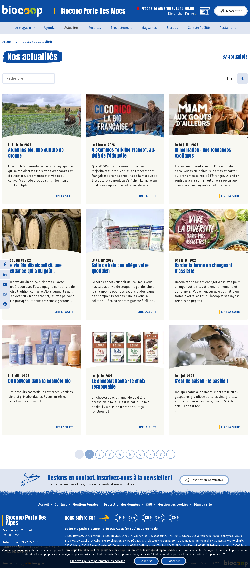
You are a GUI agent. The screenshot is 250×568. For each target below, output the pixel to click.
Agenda (49, 28)
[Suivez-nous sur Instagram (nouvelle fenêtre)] (5, 294)
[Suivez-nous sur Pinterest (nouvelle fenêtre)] (5, 304)
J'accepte (173, 561)
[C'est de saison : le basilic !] (208, 348)
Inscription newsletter (207, 480)
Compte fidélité (199, 28)
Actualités (71, 28)
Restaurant (228, 28)
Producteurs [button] (120, 28)
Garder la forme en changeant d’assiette (203, 268)
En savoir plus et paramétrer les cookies (97, 561)
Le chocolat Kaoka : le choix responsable (118, 384)
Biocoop (172, 28)
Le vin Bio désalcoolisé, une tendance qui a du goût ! (35, 268)
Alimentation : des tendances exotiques (203, 152)
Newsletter (234, 11)
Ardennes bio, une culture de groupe (36, 152)
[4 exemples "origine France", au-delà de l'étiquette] (125, 117)
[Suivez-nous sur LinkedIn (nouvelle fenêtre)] (5, 274)
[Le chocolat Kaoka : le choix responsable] (125, 348)
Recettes (94, 28)
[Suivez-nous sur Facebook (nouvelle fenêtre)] (5, 264)
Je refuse (146, 561)
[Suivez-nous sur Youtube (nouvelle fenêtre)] (5, 284)
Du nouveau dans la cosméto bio (39, 381)
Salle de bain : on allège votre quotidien (120, 268)
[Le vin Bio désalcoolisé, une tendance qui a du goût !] (41, 232)
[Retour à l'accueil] (22, 11)
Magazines (149, 28)
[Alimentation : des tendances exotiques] (208, 117)
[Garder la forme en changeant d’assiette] (208, 232)
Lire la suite (64, 196)
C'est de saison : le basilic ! (201, 381)
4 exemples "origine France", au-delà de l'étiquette (123, 152)
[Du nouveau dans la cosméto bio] (41, 348)
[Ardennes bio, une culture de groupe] (41, 117)
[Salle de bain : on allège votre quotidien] (125, 232)
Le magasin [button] (23, 28)
